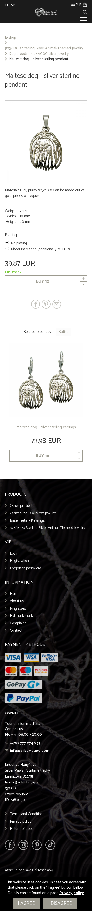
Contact (16, 630)
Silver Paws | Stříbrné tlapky (34, 870)
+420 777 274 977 (25, 743)
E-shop (10, 37)
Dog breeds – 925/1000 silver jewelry (39, 54)
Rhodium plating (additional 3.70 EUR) (40, 249)
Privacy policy (20, 821)
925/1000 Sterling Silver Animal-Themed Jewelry (44, 48)
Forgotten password (25, 568)
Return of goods (22, 829)
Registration (19, 560)
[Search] (85, 11)
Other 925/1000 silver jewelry (33, 513)
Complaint (18, 623)
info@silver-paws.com (29, 750)
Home (14, 593)
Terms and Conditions (27, 814)
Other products (22, 505)
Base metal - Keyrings (27, 520)
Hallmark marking (24, 615)
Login (14, 553)
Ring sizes (18, 608)
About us (17, 601)
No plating (19, 243)
